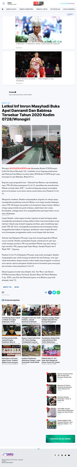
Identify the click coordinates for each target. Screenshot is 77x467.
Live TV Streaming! (68, 3)
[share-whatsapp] (58, 292)
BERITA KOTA (11, 9)
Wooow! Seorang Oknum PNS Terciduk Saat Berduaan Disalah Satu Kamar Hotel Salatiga (65, 375)
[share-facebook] (50, 292)
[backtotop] (38, 449)
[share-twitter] (54, 292)
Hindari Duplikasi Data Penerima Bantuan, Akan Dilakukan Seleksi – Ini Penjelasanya (65, 422)
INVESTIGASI (55, 9)
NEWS (16, 287)
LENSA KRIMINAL (69, 9)
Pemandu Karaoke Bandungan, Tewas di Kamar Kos (64, 398)
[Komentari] (3, 292)
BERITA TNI (6, 103)
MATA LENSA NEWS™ (7, 462)
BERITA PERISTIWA (26, 9)
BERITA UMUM (42, 9)
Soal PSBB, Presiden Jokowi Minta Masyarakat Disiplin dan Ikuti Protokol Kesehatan (65, 410)
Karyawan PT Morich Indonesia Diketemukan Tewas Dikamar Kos (64, 387)
